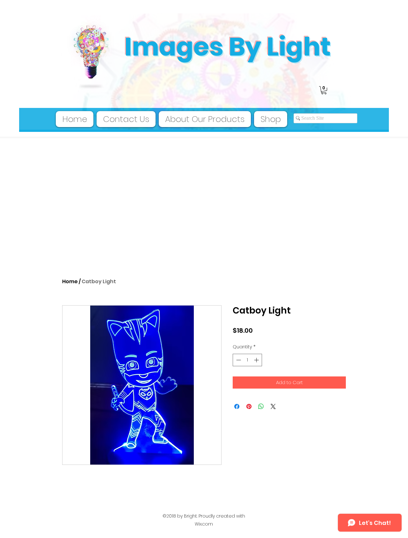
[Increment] (257, 360)
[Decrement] (238, 360)
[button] (324, 90)
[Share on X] (273, 406)
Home (70, 281)
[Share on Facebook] (237, 406)
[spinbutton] (247, 360)
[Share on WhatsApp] (261, 406)
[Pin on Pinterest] (249, 406)
